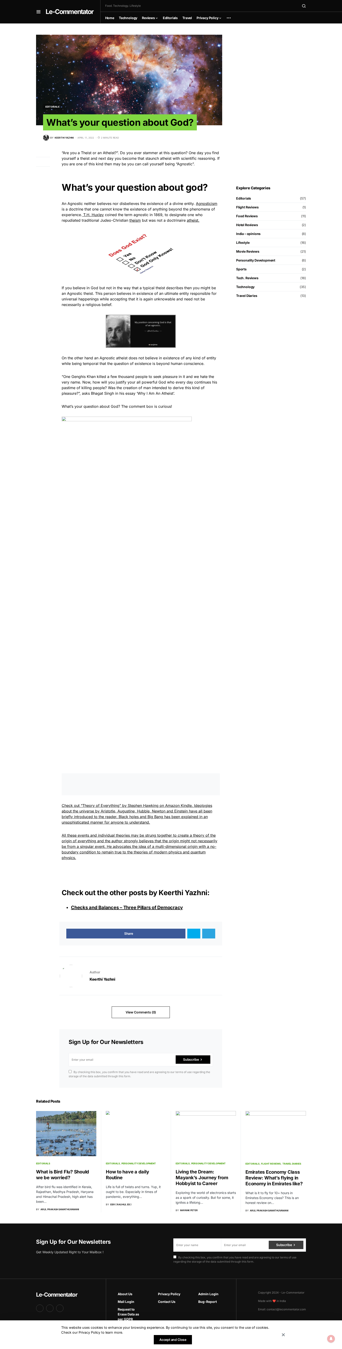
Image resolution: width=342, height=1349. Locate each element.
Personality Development (255, 260)
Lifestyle (242, 243)
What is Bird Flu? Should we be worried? (62, 1174)
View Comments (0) (141, 1012)
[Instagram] (50, 1308)
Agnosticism (206, 203)
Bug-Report (207, 1302)
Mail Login (126, 1302)
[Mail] (60, 1308)
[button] (38, 11)
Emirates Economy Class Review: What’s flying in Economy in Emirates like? (274, 1177)
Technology (245, 287)
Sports (241, 269)
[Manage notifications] (331, 1338)
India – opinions (248, 234)
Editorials (52, 106)
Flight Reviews (247, 207)
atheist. (193, 220)
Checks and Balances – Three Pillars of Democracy (127, 907)
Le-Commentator (69, 12)
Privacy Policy (169, 1294)
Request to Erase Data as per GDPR (128, 1314)
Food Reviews (247, 216)
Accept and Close (172, 1340)
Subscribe (191, 1059)
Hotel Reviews (247, 225)
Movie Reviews (247, 251)
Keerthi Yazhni (183, 892)
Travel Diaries (246, 296)
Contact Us (166, 1302)
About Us (125, 1294)
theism (135, 220)
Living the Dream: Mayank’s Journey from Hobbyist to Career (202, 1177)
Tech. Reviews (247, 278)
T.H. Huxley (93, 214)
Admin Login (208, 1294)
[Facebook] (40, 1308)
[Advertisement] (271, 104)
